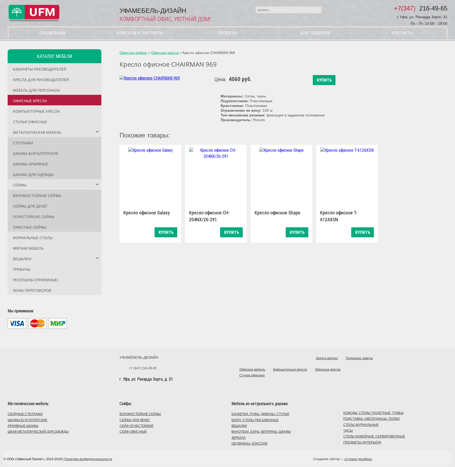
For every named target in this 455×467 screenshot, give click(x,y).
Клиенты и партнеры (140, 33)
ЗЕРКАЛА (238, 438)
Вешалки (22, 258)
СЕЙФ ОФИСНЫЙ (133, 432)
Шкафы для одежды (33, 174)
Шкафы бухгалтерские (35, 153)
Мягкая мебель (28, 248)
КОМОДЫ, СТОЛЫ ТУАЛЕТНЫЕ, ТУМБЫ (373, 413)
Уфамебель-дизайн (139, 357)
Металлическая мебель (37, 132)
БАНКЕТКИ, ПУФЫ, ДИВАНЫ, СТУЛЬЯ (260, 414)
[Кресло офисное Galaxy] (150, 176)
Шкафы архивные (30, 163)
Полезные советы (359, 358)
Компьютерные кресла (36, 111)
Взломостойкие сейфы (37, 195)
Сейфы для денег (30, 206)
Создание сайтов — (342, 459)
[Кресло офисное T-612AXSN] (347, 176)
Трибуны (22, 269)
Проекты (227, 33)
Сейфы (19, 185)
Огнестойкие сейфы (34, 216)
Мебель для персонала (36, 90)
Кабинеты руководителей (39, 69)
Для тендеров (315, 33)
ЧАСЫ (348, 430)
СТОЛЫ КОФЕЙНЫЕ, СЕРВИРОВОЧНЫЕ (374, 436)
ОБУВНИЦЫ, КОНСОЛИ (249, 443)
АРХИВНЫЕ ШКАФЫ (23, 426)
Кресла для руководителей (41, 79)
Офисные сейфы (29, 227)
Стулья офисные (30, 121)
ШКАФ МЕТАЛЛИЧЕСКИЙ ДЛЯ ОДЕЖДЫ (38, 432)
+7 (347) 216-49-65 (143, 368)
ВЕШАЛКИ (239, 426)
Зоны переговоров (32, 290)
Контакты (402, 33)
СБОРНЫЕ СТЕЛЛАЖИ (25, 414)
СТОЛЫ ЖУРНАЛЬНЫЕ (361, 425)
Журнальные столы (33, 237)
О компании (52, 33)
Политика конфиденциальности (88, 459)
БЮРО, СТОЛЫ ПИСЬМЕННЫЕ (255, 420)
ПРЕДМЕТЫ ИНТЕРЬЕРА (362, 442)
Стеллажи (23, 142)
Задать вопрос (327, 358)
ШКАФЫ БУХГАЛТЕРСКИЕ (27, 420)
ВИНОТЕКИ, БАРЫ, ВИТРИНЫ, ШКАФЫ (261, 432)
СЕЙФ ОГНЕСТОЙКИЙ (137, 426)
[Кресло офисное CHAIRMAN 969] (150, 78)
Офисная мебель (133, 53)
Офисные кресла (30, 100)
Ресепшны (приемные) (35, 279)
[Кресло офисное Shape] (281, 176)
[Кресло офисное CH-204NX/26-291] (216, 176)
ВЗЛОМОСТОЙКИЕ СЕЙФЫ (140, 414)
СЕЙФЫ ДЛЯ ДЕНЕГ (135, 420)
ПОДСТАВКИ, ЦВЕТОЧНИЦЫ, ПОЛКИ (371, 419)
